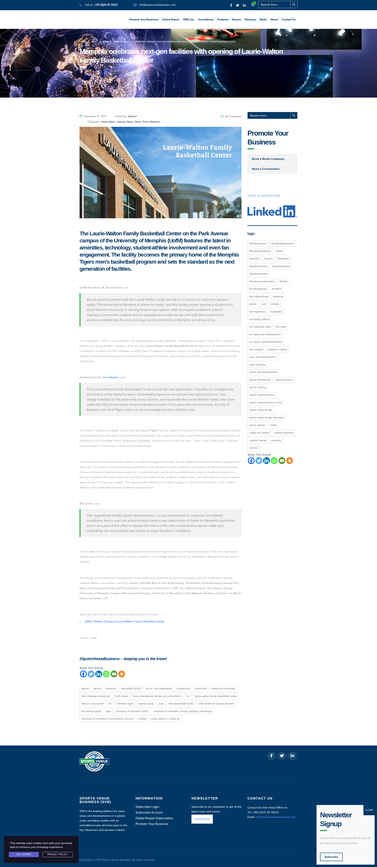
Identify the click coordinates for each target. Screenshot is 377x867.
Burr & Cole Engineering (159, 688)
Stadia (273, 425)
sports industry (257, 387)
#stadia (283, 281)
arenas (253, 303)
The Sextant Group (91, 711)
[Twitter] (91, 674)
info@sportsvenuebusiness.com (157, 4)
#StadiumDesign (258, 288)
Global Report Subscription (154, 818)
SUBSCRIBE (202, 819)
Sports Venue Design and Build (266, 417)
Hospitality (276, 311)
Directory (250, 19)
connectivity (183, 688)
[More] (121, 674)
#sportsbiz (283, 258)
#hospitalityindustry (260, 250)
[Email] (114, 674)
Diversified (201, 688)
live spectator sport (260, 326)
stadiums (276, 440)
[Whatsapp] (106, 674)
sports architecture (259, 379)
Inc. (188, 696)
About (274, 19)
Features (223, 19)
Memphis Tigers (125, 703)
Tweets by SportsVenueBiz (263, 195)
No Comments (233, 116)
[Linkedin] (98, 674)
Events (236, 19)
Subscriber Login (147, 807)
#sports (268, 258)
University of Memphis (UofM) (132, 711)
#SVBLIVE (276, 288)
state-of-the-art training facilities (216, 703)
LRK (110, 703)
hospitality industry (260, 319)
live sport (281, 326)
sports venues (257, 425)
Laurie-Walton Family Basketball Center (216, 696)
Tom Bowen (110, 377)
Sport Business (257, 364)
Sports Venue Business (262, 394)
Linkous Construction (92, 703)
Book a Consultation (266, 168)
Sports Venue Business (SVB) (265, 402)
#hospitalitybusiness (282, 243)
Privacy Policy (57, 854)
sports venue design (260, 409)
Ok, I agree (23, 854)
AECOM (97, 688)
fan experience (257, 311)
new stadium (256, 349)
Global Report (170, 19)
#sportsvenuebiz (258, 273)
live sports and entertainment (265, 341)
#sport (279, 250)
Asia (264, 303)
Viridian (142, 718)
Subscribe (331, 856)
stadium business (284, 432)
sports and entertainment (263, 372)
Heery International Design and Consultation (157, 696)
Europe (275, 303)
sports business (284, 379)
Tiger (108, 711)
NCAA (161, 703)
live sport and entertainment (265, 334)
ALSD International (258, 296)
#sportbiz (254, 258)
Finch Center (121, 696)
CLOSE (369, 810)
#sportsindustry (281, 266)
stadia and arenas (259, 432)
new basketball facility (181, 703)
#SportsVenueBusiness (262, 281)
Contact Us (289, 19)
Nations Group (146, 703)
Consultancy (206, 19)
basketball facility (131, 688)
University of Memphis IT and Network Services (107, 718)
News (263, 19)
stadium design (257, 440)
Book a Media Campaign (268, 158)
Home (83, 41)
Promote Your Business (143, 19)
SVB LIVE (253, 447)
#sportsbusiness (258, 266)
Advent (85, 688)
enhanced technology (223, 688)
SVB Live (188, 19)
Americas (111, 688)
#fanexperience (257, 243)
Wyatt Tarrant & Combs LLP (165, 718)
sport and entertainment (262, 356)
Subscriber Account (149, 812)
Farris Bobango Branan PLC (95, 696)
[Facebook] (83, 674)
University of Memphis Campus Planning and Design (182, 711)
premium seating (277, 349)
